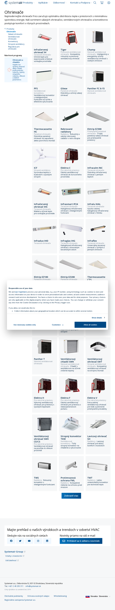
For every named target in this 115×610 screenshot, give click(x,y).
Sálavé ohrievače (15, 34)
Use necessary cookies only (25, 325)
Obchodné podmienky (13, 596)
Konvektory (13, 41)
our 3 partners (21, 292)
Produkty (28, 2)
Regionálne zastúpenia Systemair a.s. (20, 600)
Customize (56, 325)
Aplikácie (43, 2)
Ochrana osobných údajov (38, 596)
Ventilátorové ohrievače (14, 38)
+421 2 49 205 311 (15, 586)
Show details (97, 318)
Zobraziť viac (71, 495)
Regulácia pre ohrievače (14, 48)
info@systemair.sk (33, 586)
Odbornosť (59, 2)
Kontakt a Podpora (80, 2)
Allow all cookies (90, 325)
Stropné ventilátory (16, 44)
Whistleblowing (60, 596)
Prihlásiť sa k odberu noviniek (83, 540)
